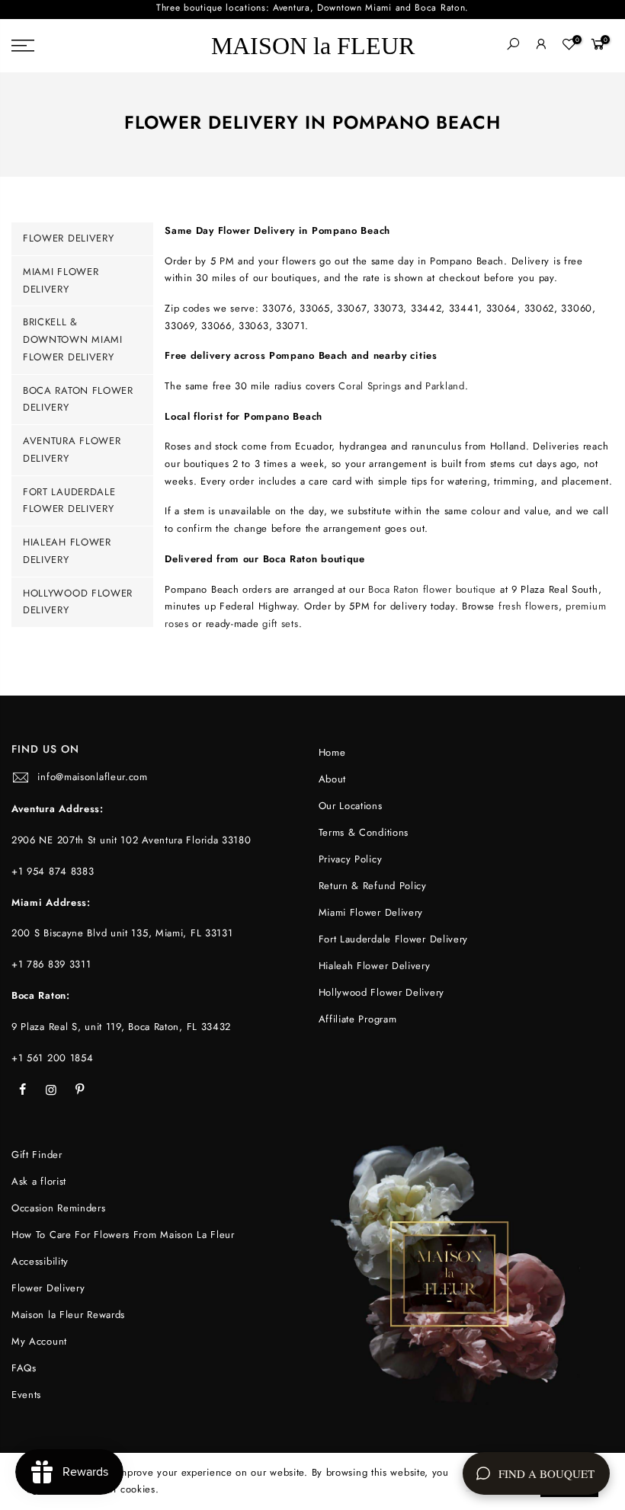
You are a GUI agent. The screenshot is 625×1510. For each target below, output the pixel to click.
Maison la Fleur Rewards (68, 1314)
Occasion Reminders (58, 1208)
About (333, 779)
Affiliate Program (358, 1019)
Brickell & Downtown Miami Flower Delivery (73, 339)
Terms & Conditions (364, 832)
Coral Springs (369, 386)
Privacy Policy (351, 859)
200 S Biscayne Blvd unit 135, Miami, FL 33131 (122, 933)
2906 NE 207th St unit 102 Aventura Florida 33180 (131, 840)
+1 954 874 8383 (53, 871)
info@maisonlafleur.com (92, 776)
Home (332, 752)
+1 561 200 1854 (52, 1058)
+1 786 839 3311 (51, 964)
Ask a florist (38, 1181)
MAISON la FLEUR (313, 46)
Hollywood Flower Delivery (382, 992)
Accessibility (40, 1261)
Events (26, 1394)
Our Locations (351, 805)
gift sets (280, 623)
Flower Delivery (68, 238)
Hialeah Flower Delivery (375, 965)
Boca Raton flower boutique (432, 589)
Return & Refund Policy (373, 885)
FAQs (24, 1368)
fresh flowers (528, 606)
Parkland (445, 386)
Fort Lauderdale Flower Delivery (394, 939)
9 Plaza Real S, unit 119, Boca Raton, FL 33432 (121, 1026)
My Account (39, 1341)
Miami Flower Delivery (371, 912)
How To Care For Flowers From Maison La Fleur (123, 1234)
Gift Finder (36, 1154)
